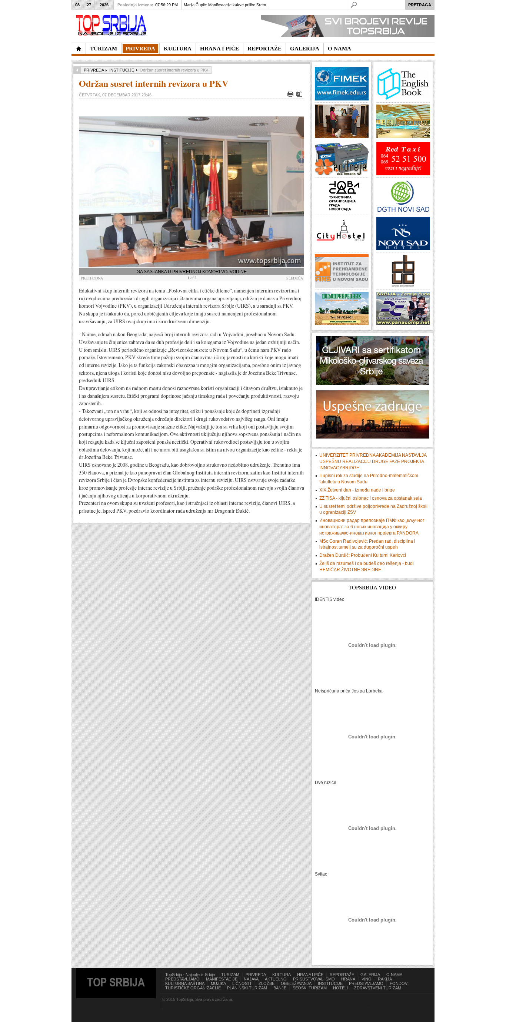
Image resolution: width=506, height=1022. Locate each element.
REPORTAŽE (342, 974)
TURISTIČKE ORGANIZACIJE (193, 988)
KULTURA (281, 974)
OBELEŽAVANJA (296, 983)
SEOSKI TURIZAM (310, 988)
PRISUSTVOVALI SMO (314, 979)
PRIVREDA (94, 70)
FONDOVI (399, 983)
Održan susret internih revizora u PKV (153, 83)
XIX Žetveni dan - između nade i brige (357, 490)
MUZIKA (218, 983)
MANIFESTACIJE (221, 979)
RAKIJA (385, 979)
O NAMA (394, 974)
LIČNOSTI (241, 983)
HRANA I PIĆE (310, 974)
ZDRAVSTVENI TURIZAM (377, 988)
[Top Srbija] (112, 25)
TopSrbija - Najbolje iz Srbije (190, 974)
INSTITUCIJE (121, 70)
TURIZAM (230, 974)
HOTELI (340, 988)
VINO (367, 979)
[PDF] (300, 95)
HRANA (348, 979)
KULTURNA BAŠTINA (184, 983)
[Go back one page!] (77, 70)
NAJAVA (251, 979)
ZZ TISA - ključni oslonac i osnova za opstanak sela (370, 498)
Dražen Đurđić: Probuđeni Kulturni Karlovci (362, 555)
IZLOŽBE (265, 983)
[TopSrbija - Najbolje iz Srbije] (78, 48)
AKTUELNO (276, 979)
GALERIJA (370, 974)
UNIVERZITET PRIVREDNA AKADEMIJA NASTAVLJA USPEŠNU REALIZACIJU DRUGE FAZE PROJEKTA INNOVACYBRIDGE (372, 461)
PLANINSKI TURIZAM (247, 988)
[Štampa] (291, 95)
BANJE (279, 988)
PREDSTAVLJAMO (182, 979)
